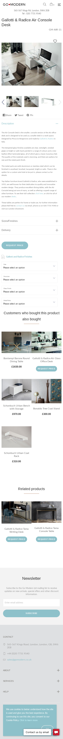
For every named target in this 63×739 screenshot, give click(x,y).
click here (39, 193)
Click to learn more (28, 720)
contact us (20, 206)
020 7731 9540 (33, 14)
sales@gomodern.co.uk (19, 659)
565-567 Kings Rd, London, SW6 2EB (31, 11)
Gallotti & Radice (47, 139)
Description (8, 123)
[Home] (14, 8)
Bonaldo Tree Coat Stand (46, 408)
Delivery (6, 230)
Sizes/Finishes (10, 221)
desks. (13, 196)
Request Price (15, 245)
